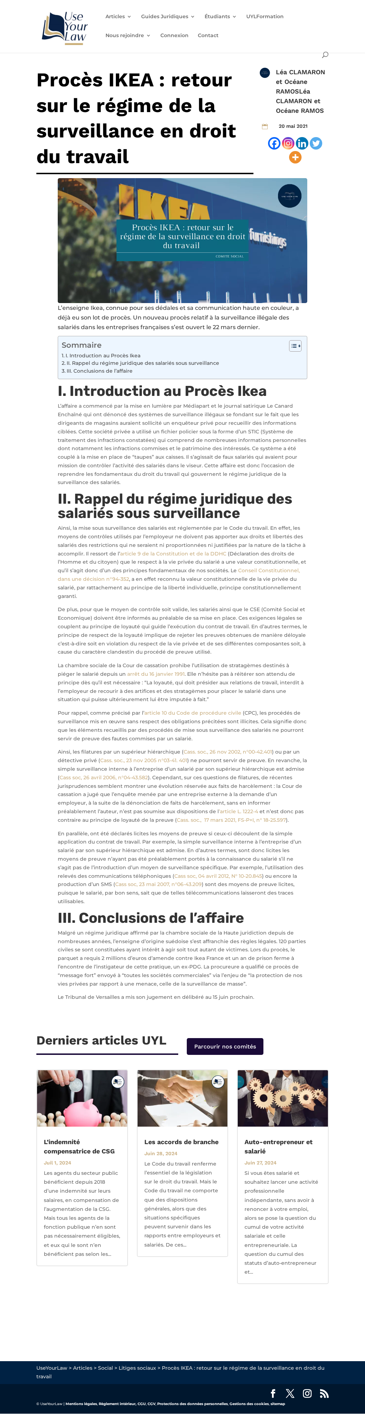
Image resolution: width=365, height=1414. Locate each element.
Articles (115, 17)
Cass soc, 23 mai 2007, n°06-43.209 (158, 884)
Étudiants (217, 17)
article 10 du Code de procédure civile (192, 713)
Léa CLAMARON (300, 72)
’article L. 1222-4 (238, 811)
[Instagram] (288, 143)
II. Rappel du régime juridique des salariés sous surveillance (143, 363)
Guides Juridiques (164, 17)
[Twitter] (316, 143)
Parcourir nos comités (225, 1046)
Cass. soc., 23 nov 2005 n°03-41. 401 (143, 760)
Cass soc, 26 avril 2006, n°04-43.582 (104, 777)
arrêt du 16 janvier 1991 (156, 674)
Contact (208, 36)
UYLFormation (265, 17)
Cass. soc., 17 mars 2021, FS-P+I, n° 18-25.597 (231, 820)
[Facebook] (274, 143)
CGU (142, 1404)
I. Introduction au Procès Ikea (103, 355)
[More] (295, 157)
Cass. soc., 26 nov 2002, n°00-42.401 (228, 752)
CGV (151, 1404)
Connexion (174, 36)
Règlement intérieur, (118, 1404)
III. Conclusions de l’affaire (100, 371)
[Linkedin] (302, 143)
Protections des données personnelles (192, 1404)
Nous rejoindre (125, 36)
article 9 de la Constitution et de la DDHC (173, 553)
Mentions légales (81, 1404)
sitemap (278, 1404)
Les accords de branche (181, 1142)
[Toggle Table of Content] (292, 346)
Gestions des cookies (249, 1404)
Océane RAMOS (300, 110)
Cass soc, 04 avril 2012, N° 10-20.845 (218, 876)
